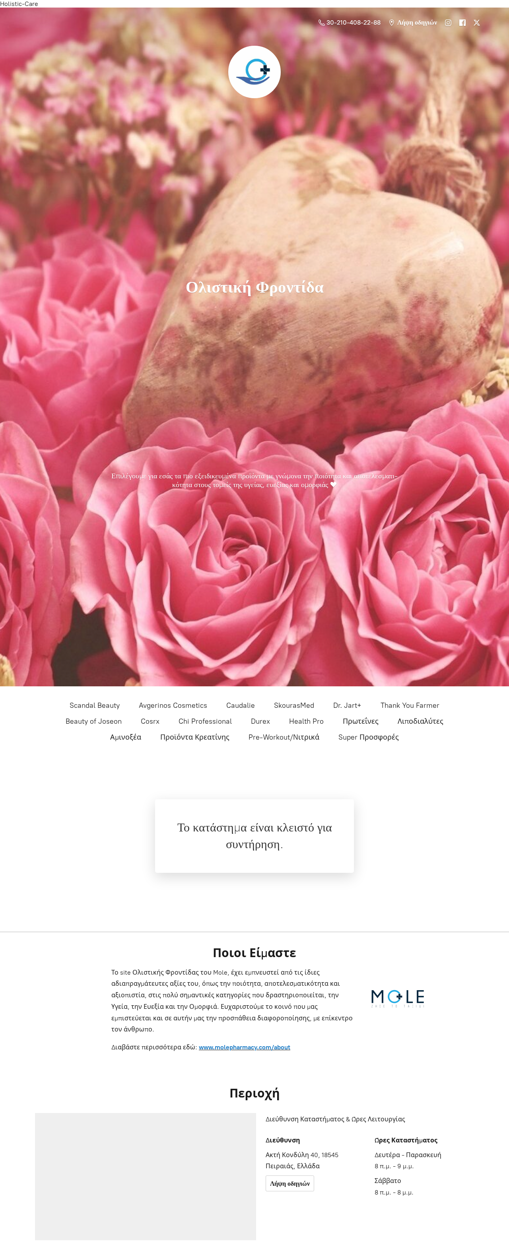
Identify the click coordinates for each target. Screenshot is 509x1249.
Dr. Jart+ (347, 705)
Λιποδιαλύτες (420, 721)
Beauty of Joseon (94, 721)
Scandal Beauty (95, 705)
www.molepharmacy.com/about (244, 1047)
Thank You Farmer (410, 705)
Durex (260, 721)
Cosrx (150, 721)
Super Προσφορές (368, 737)
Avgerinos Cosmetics (173, 705)
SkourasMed (294, 705)
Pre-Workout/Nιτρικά (284, 737)
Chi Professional (205, 721)
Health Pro (306, 721)
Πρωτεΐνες (361, 721)
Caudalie (240, 705)
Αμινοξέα (125, 737)
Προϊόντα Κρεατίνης (194, 737)
